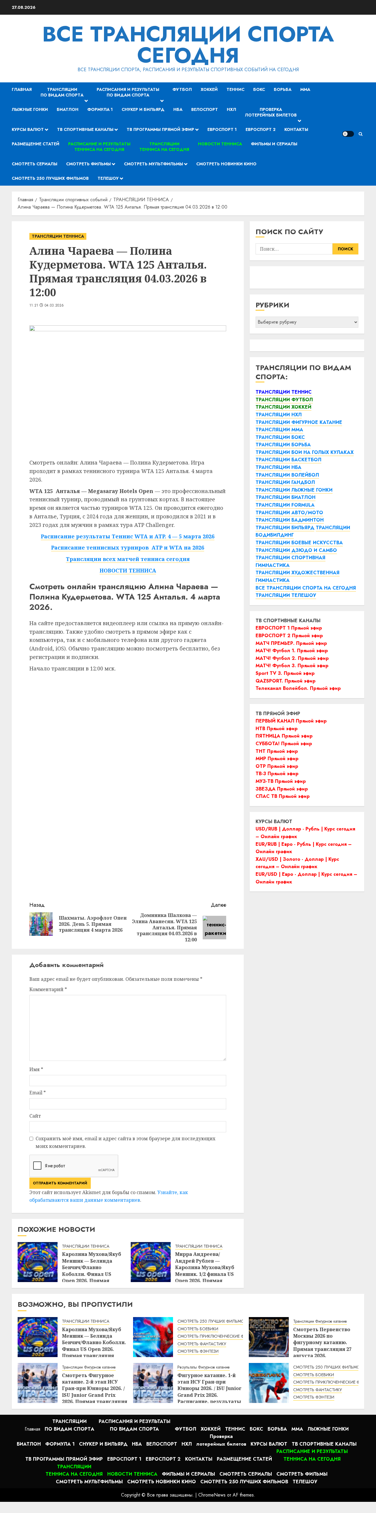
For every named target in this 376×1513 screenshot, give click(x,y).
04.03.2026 (54, 305)
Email (37, 1092)
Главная (22, 89)
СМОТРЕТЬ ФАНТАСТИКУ (201, 1344)
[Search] (360, 134)
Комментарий (48, 989)
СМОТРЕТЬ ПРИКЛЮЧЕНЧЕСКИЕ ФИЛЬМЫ (217, 1336)
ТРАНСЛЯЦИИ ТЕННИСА (58, 236)
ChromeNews (212, 1495)
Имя (36, 1069)
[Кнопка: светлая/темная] (348, 134)
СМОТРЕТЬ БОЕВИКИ (197, 1329)
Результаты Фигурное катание (203, 1367)
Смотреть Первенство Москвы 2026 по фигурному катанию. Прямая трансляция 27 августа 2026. (322, 1342)
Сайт (35, 1116)
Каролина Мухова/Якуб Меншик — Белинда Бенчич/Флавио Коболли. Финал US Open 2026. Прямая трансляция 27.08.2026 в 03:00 (92, 1274)
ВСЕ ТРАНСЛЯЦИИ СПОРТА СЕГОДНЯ (188, 45)
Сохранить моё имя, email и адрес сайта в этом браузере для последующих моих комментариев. (125, 1142)
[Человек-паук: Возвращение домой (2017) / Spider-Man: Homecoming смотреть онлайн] (269, 1383)
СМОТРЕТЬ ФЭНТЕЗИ (198, 1351)
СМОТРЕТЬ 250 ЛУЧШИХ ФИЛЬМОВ (212, 1321)
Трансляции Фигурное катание (320, 1321)
